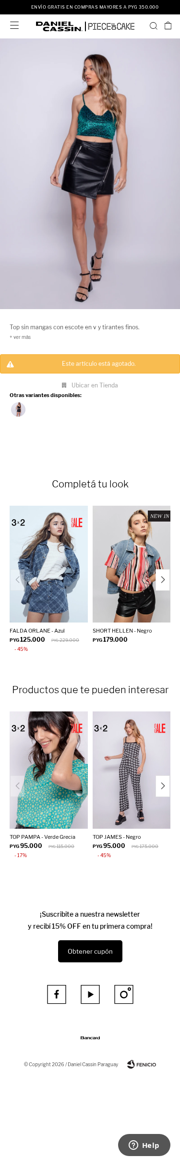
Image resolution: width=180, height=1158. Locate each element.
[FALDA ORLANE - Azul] (49, 564)
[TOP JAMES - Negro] (132, 770)
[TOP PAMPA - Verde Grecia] (49, 770)
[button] (153, 25)
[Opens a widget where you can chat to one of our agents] (144, 1146)
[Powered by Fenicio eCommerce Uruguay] (141, 1064)
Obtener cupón (90, 951)
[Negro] (18, 409)
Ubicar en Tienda (95, 385)
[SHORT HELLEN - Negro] (132, 564)
